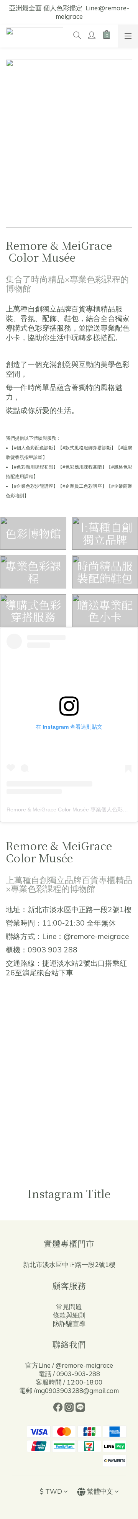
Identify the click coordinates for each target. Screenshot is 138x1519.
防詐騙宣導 (69, 1323)
